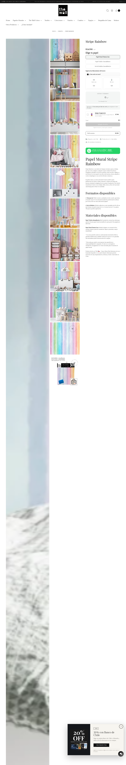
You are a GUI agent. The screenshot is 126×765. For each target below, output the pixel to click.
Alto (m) (112, 82)
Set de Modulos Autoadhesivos (103, 66)
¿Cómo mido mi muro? (95, 74)
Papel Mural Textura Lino (103, 57)
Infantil (60, 31)
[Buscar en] (108, 11)
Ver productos (101, 745)
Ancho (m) (94, 82)
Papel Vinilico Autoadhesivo (102, 61)
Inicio (54, 31)
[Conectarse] (112, 11)
